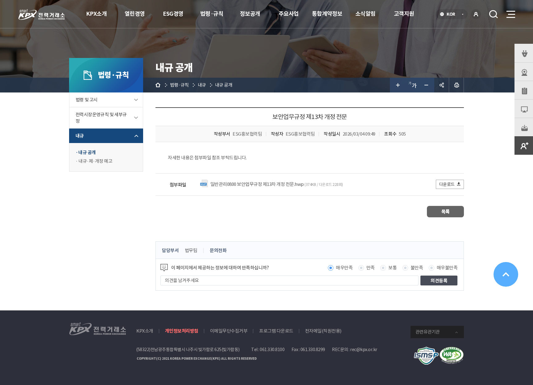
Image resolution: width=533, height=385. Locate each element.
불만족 (417, 268)
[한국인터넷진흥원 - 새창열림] (426, 350)
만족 (370, 268)
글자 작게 (426, 85)
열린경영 (135, 13)
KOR (453, 14)
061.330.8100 (272, 349)
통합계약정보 (327, 13)
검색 (493, 14)
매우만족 (344, 268)
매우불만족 (447, 268)
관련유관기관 (427, 332)
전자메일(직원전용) (323, 331)
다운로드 (447, 184)
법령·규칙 (212, 13)
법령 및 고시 (87, 100)
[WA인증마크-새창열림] (451, 350)
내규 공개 (87, 152)
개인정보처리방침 (181, 331)
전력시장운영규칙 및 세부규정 (101, 118)
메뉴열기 (510, 14)
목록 (445, 212)
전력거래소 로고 (42, 14)
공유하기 (441, 85)
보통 (392, 268)
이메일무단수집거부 (229, 331)
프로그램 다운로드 (276, 331)
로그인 (476, 14)
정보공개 (250, 13)
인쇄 (456, 85)
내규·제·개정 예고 (95, 161)
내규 (80, 136)
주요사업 (289, 13)
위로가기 (506, 274)
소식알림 (365, 13)
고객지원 (404, 13)
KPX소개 (96, 13)
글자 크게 (397, 85)
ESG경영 (173, 13)
